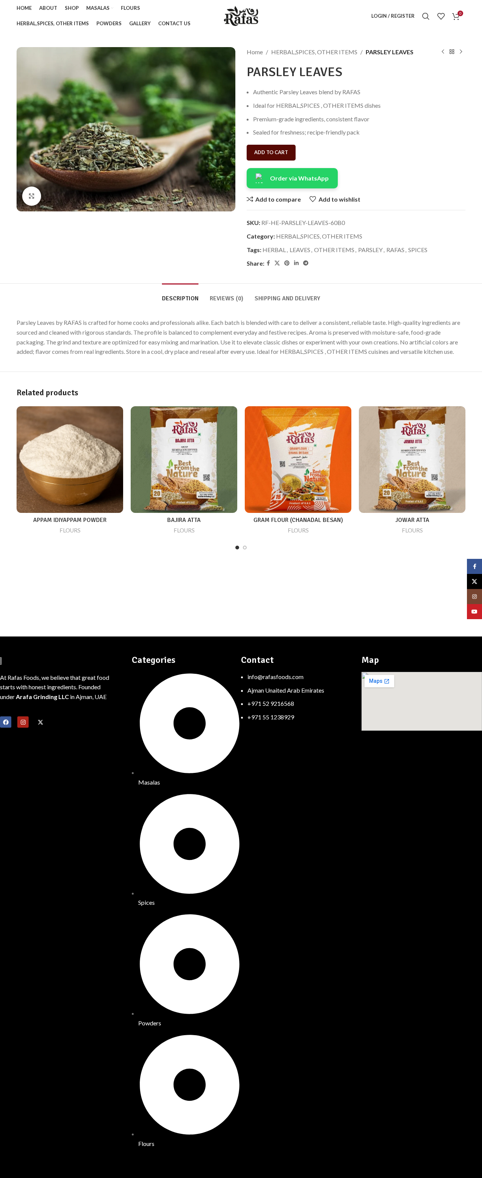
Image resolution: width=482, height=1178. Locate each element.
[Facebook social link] (268, 263)
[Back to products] (451, 52)
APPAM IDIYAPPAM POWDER (70, 520)
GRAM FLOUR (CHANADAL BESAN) (298, 520)
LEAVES (300, 249)
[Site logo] (241, 15)
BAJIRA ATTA (184, 520)
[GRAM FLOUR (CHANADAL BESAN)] (298, 459)
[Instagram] (23, 722)
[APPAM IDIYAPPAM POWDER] (70, 459)
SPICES (417, 249)
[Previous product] (442, 52)
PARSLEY (370, 249)
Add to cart (271, 152)
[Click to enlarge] (31, 196)
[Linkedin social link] (296, 263)
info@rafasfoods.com (275, 676)
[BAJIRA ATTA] (184, 459)
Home (255, 51)
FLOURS (70, 530)
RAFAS (395, 249)
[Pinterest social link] (287, 263)
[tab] (180, 294)
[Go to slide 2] (245, 547)
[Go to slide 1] (237, 547)
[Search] (425, 16)
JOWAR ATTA (412, 520)
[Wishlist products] (440, 16)
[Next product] (460, 52)
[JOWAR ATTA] (412, 459)
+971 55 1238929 (270, 717)
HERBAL (274, 249)
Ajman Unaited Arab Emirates (285, 690)
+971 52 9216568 (270, 703)
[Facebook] (5, 722)
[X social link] (277, 263)
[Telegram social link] (306, 263)
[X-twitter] (40, 722)
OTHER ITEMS (334, 249)
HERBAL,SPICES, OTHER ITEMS (314, 51)
